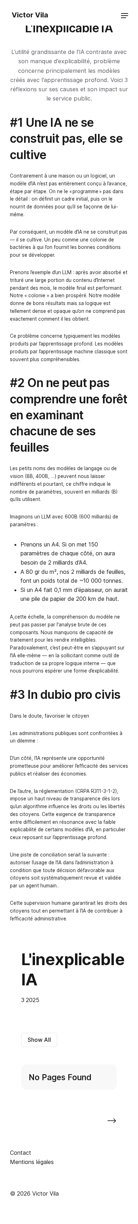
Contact (20, 1152)
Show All (39, 1039)
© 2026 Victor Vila (34, 1193)
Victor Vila (29, 15)
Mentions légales (32, 1161)
